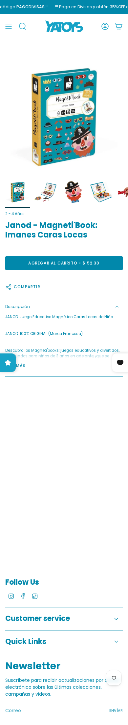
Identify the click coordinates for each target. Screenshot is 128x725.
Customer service (37, 618)
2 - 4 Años (15, 213)
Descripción (17, 306)
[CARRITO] (119, 26)
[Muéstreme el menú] (8, 26)
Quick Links (25, 641)
